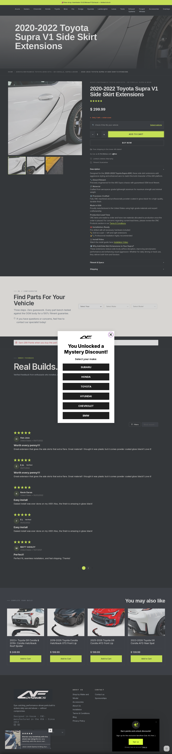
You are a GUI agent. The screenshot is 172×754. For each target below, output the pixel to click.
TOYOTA (86, 386)
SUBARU (86, 367)
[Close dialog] (110, 334)
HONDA (86, 376)
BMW (86, 415)
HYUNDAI (86, 396)
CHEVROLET (86, 405)
